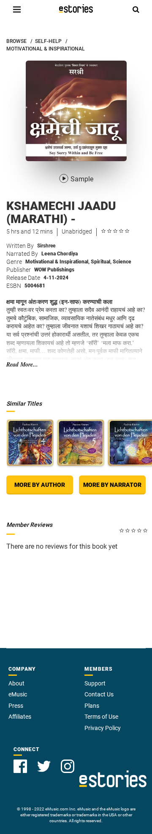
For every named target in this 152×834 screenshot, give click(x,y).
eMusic (17, 694)
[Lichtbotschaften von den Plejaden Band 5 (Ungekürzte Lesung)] (80, 443)
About (16, 683)
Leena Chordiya (59, 254)
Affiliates (19, 716)
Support (95, 683)
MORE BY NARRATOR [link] (112, 484)
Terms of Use (101, 716)
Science (122, 262)
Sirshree (46, 246)
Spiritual (101, 262)
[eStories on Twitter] (44, 766)
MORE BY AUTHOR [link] (39, 484)
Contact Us (99, 694)
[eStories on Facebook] (20, 766)
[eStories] (76, 8)
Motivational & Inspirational (57, 262)
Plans (91, 705)
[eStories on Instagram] (67, 766)
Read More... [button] (22, 365)
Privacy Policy (102, 728)
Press (15, 705)
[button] (16, 9)
